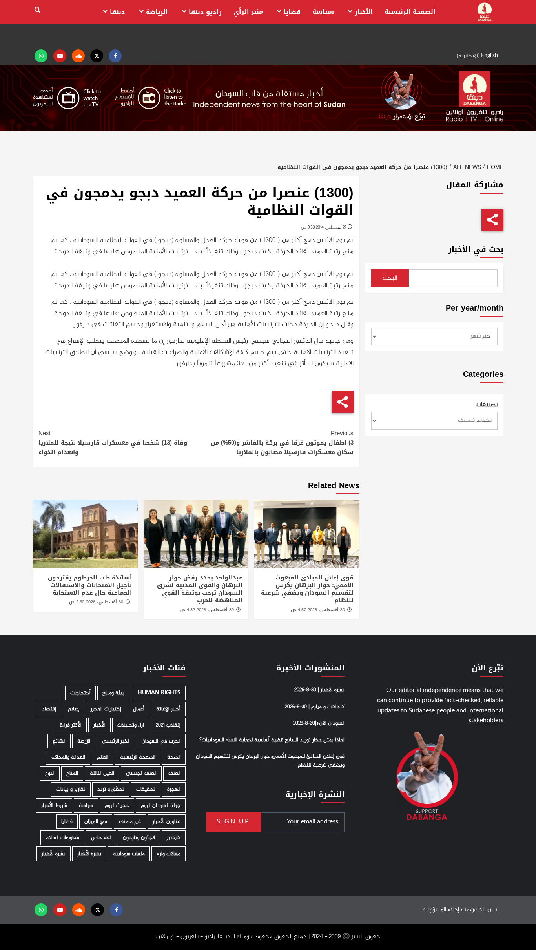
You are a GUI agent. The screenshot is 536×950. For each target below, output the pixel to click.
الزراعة (83, 741)
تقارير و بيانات (71, 789)
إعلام (73, 709)
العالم (102, 757)
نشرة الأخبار (89, 853)
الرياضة (157, 12)
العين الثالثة (102, 773)
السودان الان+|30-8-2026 (319, 723)
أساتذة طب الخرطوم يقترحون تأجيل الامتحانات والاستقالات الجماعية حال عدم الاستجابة (90, 585)
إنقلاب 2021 (168, 725)
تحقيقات (145, 789)
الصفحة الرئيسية (410, 11)
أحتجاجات (80, 693)
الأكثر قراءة (71, 725)
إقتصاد (49, 709)
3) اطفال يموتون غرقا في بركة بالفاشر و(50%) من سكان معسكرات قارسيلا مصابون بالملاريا (282, 443)
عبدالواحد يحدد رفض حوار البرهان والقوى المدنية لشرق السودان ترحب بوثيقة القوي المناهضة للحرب (199, 589)
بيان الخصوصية (479, 910)
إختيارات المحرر (106, 709)
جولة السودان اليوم (160, 805)
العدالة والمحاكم (68, 757)
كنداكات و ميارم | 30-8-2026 (315, 707)
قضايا (292, 12)
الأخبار (364, 12)
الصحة (173, 757)
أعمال (138, 709)
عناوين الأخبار (166, 821)
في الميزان (95, 821)
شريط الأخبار (54, 805)
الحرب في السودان (161, 741)
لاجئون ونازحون (139, 837)
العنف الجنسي (141, 773)
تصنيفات (487, 405)
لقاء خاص (101, 837)
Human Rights (159, 693)
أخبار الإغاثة (168, 709)
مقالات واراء (168, 853)
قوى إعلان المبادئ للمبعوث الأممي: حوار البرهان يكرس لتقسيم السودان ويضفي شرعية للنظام (307, 589)
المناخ (72, 773)
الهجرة (173, 789)
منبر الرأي (248, 11)
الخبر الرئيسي (116, 741)
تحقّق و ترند (110, 789)
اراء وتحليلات (130, 725)
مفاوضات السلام (62, 837)
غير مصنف (130, 821)
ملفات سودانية (129, 853)
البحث (390, 278)
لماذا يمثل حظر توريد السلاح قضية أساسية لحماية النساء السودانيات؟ (272, 740)
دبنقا (117, 12)
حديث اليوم (117, 805)
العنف (174, 773)
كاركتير (173, 837)
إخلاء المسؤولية (440, 910)
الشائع (59, 741)
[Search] (37, 10)
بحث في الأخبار (475, 249)
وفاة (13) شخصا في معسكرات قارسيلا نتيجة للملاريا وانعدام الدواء (112, 443)
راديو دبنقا (205, 12)
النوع (50, 773)
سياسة (323, 11)
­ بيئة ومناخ (114, 693)
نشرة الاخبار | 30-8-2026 (319, 690)
